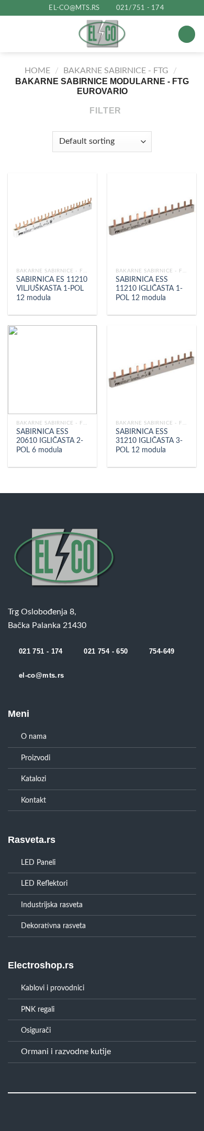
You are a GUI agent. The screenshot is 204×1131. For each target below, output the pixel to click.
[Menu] (28, 34)
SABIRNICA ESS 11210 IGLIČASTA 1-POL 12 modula (149, 289)
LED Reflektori (44, 883)
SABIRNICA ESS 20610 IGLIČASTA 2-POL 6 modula (49, 441)
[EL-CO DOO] (102, 34)
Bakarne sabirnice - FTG (115, 70)
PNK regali (37, 1009)
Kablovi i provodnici (52, 988)
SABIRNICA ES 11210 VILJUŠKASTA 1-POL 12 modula (51, 289)
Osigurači (36, 1030)
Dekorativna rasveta (53, 926)
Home (37, 70)
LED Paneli (38, 862)
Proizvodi (35, 758)
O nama (34, 736)
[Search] (186, 34)
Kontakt (33, 800)
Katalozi (33, 779)
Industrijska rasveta (52, 905)
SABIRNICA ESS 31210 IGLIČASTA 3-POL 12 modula (149, 441)
